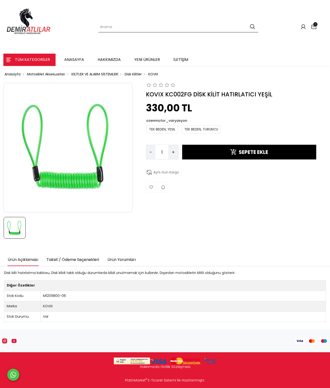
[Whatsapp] (13, 375)
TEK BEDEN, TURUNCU (201, 129)
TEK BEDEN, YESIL (162, 129)
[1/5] (149, 86)
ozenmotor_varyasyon (166, 120)
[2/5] (152, 86)
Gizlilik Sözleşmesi (175, 366)
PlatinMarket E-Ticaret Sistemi (150, 380)
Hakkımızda (149, 366)
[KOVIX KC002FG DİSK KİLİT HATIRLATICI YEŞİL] (68, 147)
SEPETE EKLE (253, 151)
